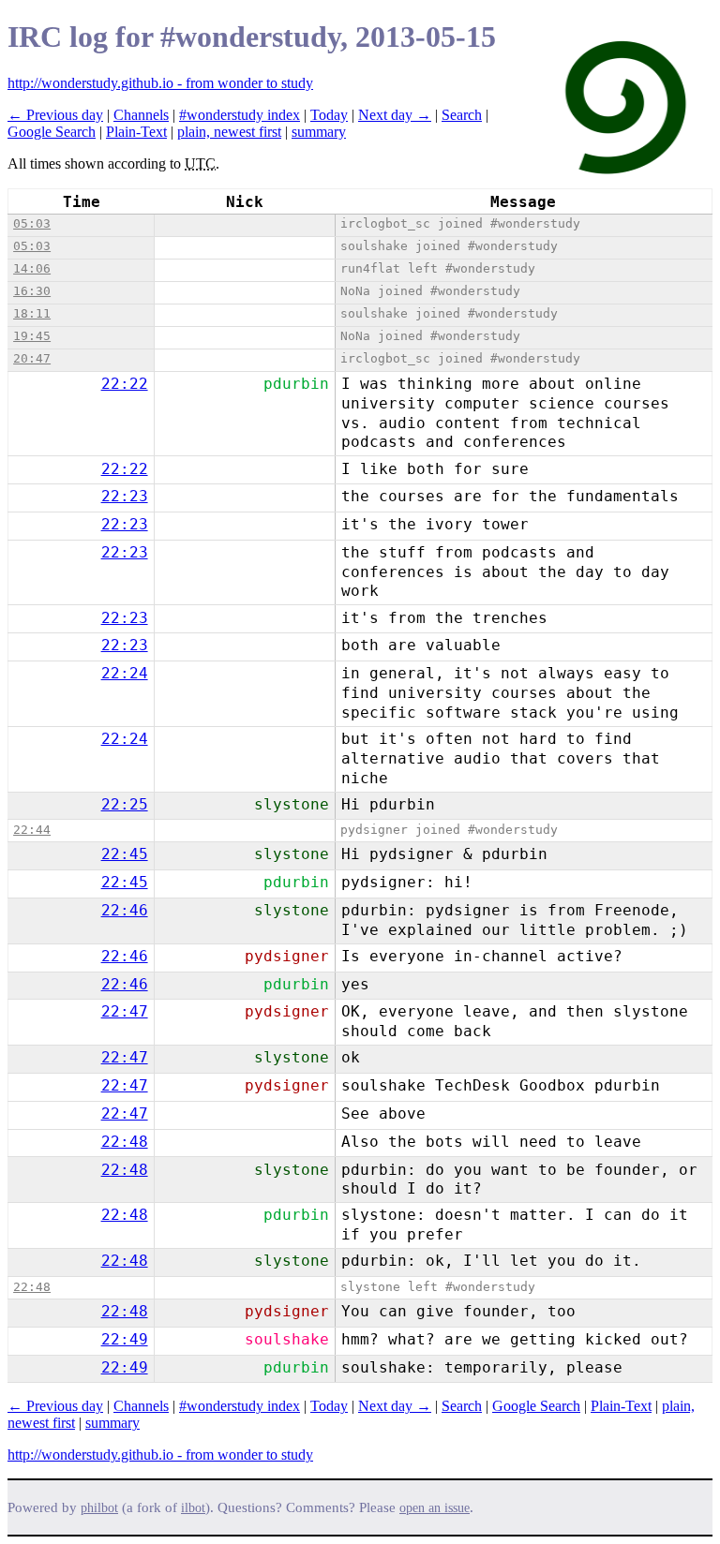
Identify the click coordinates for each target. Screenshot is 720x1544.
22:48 (124, 1142)
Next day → (394, 115)
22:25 (124, 804)
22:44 (32, 830)
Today (329, 115)
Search (462, 115)
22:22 (124, 384)
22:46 (124, 910)
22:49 (124, 1339)
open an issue (434, 1508)
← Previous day (55, 115)
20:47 (32, 358)
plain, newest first (229, 132)
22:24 (124, 673)
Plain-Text (136, 132)
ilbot (193, 1508)
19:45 (32, 336)
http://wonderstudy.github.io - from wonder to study (160, 83)
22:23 (124, 496)
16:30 (32, 291)
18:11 (32, 313)
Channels (141, 115)
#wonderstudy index (239, 115)
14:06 (32, 268)
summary (319, 132)
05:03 (32, 223)
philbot (99, 1508)
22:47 (124, 1011)
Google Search (52, 132)
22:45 (124, 854)
